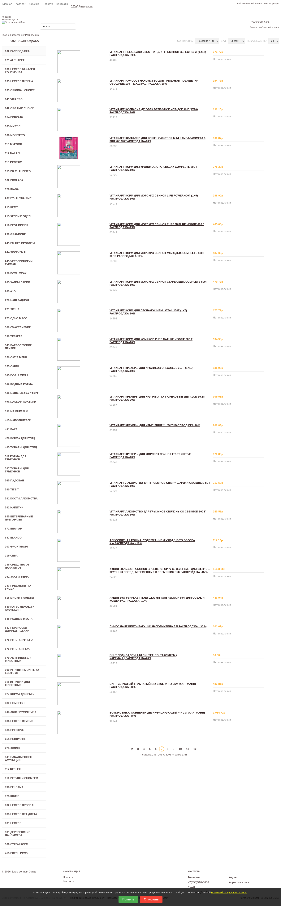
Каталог (20, 3)
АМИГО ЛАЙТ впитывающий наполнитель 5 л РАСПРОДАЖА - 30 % (158, 626)
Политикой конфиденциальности (229, 892)
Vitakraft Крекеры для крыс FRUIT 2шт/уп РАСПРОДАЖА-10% (155, 425)
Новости (48, 3)
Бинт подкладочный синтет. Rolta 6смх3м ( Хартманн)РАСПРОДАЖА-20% (143, 657)
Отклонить (151, 899)
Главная (7, 3)
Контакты (62, 3)
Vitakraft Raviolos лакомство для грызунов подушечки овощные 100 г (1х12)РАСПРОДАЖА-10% (154, 82)
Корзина (34, 3)
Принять (128, 899)
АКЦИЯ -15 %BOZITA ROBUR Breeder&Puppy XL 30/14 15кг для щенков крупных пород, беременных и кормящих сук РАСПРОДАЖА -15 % (160, 570)
